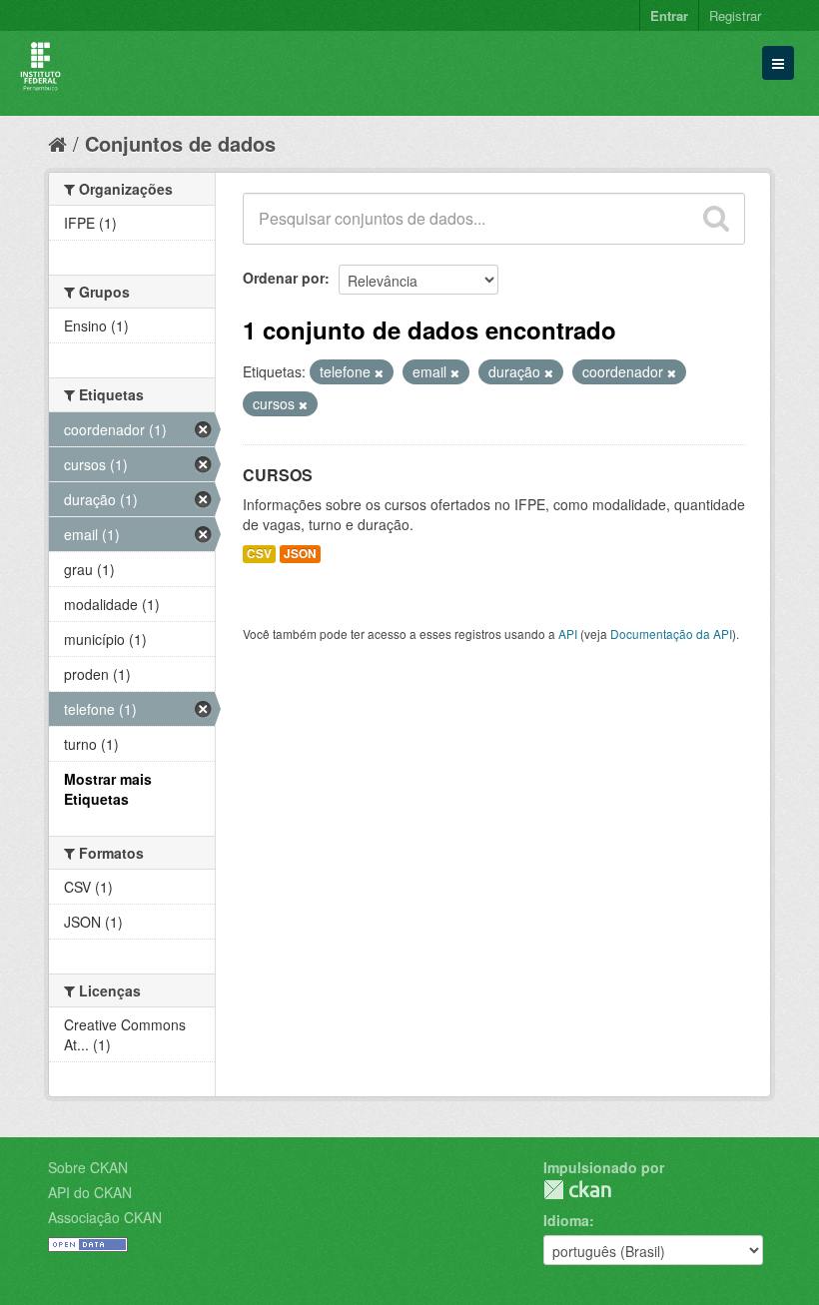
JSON (300, 553)
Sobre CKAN (88, 1167)
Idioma (566, 1220)
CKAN (577, 1189)
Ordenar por (284, 278)
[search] (716, 219)
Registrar (735, 15)
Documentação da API (671, 633)
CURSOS (278, 474)
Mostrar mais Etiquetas (108, 789)
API (567, 633)
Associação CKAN (105, 1217)
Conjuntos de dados (180, 143)
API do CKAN (90, 1192)
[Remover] (379, 372)
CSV (259, 553)
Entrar (669, 15)
